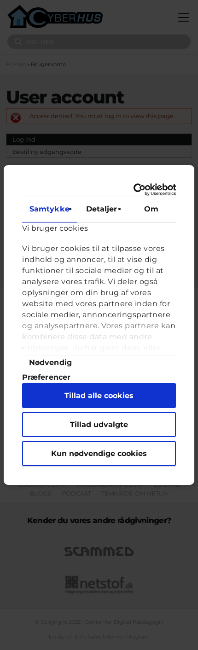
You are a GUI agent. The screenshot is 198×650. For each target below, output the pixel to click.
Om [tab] (151, 209)
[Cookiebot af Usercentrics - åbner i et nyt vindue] (136, 189)
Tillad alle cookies (99, 395)
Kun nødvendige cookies (99, 453)
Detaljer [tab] (101, 209)
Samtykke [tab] (49, 209)
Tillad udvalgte (99, 424)
